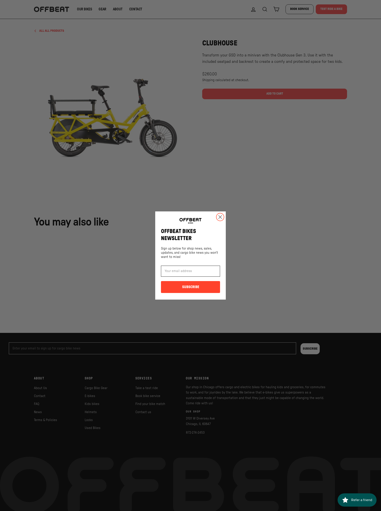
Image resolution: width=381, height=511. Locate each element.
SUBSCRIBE (190, 287)
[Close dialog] (220, 217)
